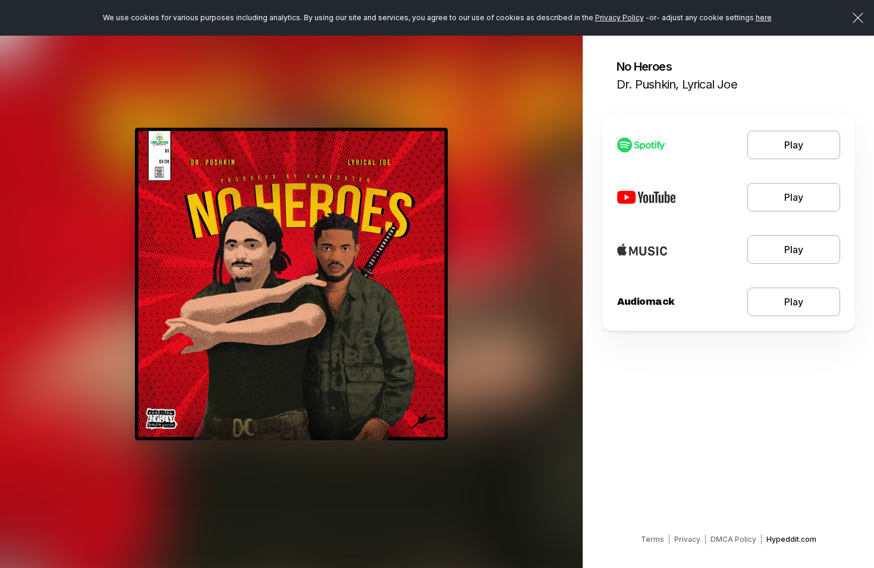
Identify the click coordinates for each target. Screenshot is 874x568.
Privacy (687, 539)
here (764, 17)
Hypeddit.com (791, 539)
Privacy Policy (619, 17)
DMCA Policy (733, 539)
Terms (652, 539)
